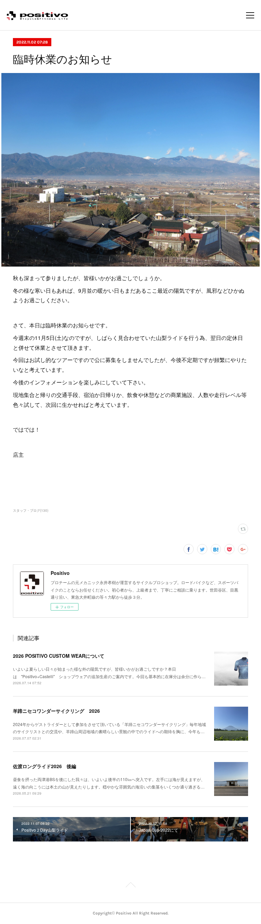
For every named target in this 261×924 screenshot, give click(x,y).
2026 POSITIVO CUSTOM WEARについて (58, 655)
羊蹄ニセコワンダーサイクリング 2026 (56, 710)
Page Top (130, 886)
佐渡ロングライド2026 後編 (44, 766)
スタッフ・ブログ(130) (30, 510)
